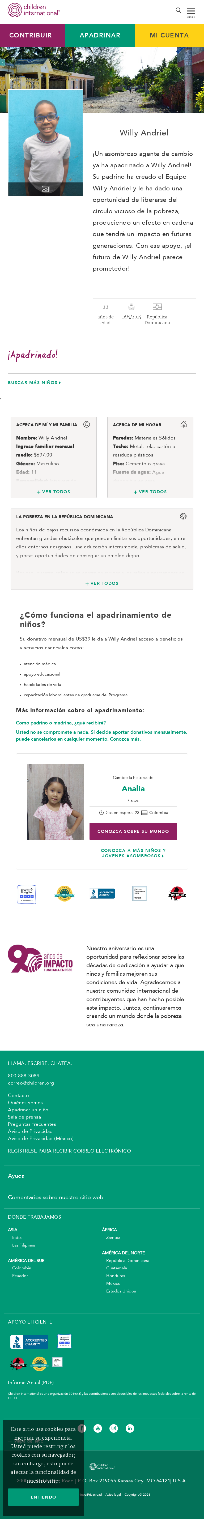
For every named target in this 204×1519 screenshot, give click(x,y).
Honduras (113, 1276)
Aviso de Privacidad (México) (41, 1138)
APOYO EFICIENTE (30, 1322)
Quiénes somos (25, 1102)
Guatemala (114, 1268)
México (111, 1284)
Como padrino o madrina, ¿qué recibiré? (61, 723)
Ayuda (16, 1176)
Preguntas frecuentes (32, 1124)
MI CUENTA (169, 35)
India (15, 1238)
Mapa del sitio (29, 1441)
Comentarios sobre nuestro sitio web (55, 1198)
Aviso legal (113, 1494)
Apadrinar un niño (28, 1110)
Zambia (111, 1238)
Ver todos (56, 491)
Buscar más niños (32, 382)
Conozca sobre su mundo (133, 831)
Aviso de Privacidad (30, 1131)
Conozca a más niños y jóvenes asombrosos (133, 853)
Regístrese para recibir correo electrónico (69, 1151)
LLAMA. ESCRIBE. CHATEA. (40, 1063)
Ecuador (18, 1276)
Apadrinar (100, 35)
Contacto (18, 1095)
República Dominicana (125, 1261)
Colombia (19, 1268)
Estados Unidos (119, 1291)
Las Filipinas (21, 1245)
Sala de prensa (24, 1117)
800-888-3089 (23, 1076)
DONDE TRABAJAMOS (34, 1217)
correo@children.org (31, 1083)
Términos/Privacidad (87, 1494)
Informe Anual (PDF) (31, 1382)
